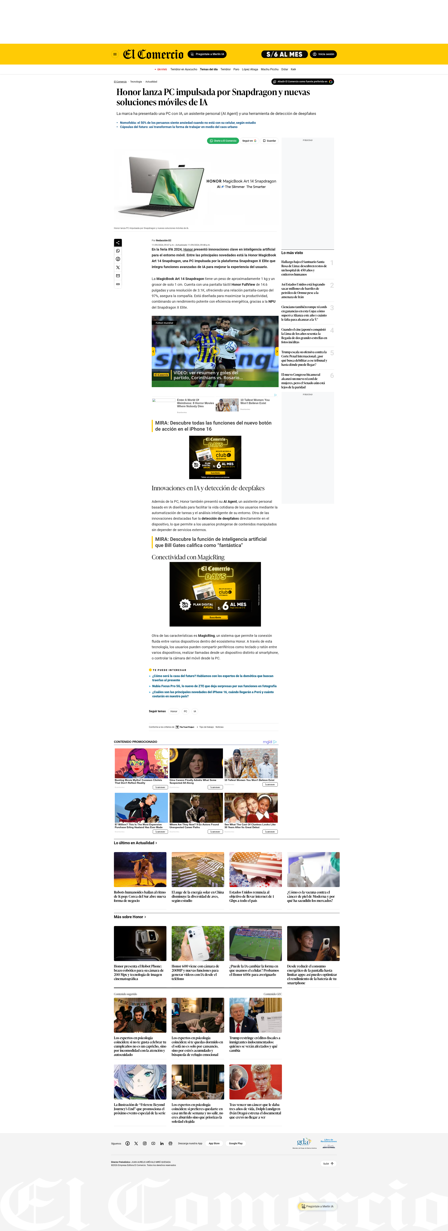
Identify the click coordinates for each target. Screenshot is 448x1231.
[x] (136, 1143)
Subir (326, 1163)
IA (195, 711)
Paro (236, 69)
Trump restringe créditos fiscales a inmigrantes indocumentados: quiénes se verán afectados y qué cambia (254, 1044)
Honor (173, 711)
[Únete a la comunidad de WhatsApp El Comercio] (223, 141)
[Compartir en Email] (118, 276)
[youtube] (153, 1143)
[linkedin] (162, 1143)
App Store (214, 1143)
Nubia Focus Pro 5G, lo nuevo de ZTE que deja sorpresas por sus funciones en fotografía (214, 686)
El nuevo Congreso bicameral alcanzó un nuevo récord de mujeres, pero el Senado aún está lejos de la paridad (303, 380)
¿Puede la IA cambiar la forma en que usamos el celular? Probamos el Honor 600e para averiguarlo (254, 970)
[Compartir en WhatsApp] (118, 251)
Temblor (225, 69)
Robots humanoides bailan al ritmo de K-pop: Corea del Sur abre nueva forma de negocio (140, 896)
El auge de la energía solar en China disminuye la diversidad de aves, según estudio (198, 896)
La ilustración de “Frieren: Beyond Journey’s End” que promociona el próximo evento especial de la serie (140, 1108)
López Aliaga (250, 69)
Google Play (236, 1143)
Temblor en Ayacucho (183, 69)
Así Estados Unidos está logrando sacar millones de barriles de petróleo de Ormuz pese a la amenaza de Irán (303, 290)
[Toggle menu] (115, 54)
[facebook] (127, 1143)
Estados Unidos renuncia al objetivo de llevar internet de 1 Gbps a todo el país (251, 896)
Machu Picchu (270, 69)
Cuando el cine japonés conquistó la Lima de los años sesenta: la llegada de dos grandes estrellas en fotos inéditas (304, 335)
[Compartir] (118, 243)
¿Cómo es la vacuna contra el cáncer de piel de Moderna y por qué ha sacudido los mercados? (311, 896)
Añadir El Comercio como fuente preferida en (302, 81)
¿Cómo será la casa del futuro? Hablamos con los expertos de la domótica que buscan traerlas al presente (212, 678)
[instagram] (145, 1143)
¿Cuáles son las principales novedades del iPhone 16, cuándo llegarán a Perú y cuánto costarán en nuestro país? (213, 694)
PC (185, 711)
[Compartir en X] (118, 267)
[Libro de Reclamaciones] (329, 1143)
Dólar (284, 69)
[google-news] (170, 1143)
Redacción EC (163, 240)
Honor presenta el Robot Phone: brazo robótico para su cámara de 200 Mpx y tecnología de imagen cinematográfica (139, 972)
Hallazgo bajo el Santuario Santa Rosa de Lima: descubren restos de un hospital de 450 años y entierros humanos (304, 267)
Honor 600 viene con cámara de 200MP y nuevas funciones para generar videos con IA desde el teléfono (195, 972)
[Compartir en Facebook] (118, 259)
